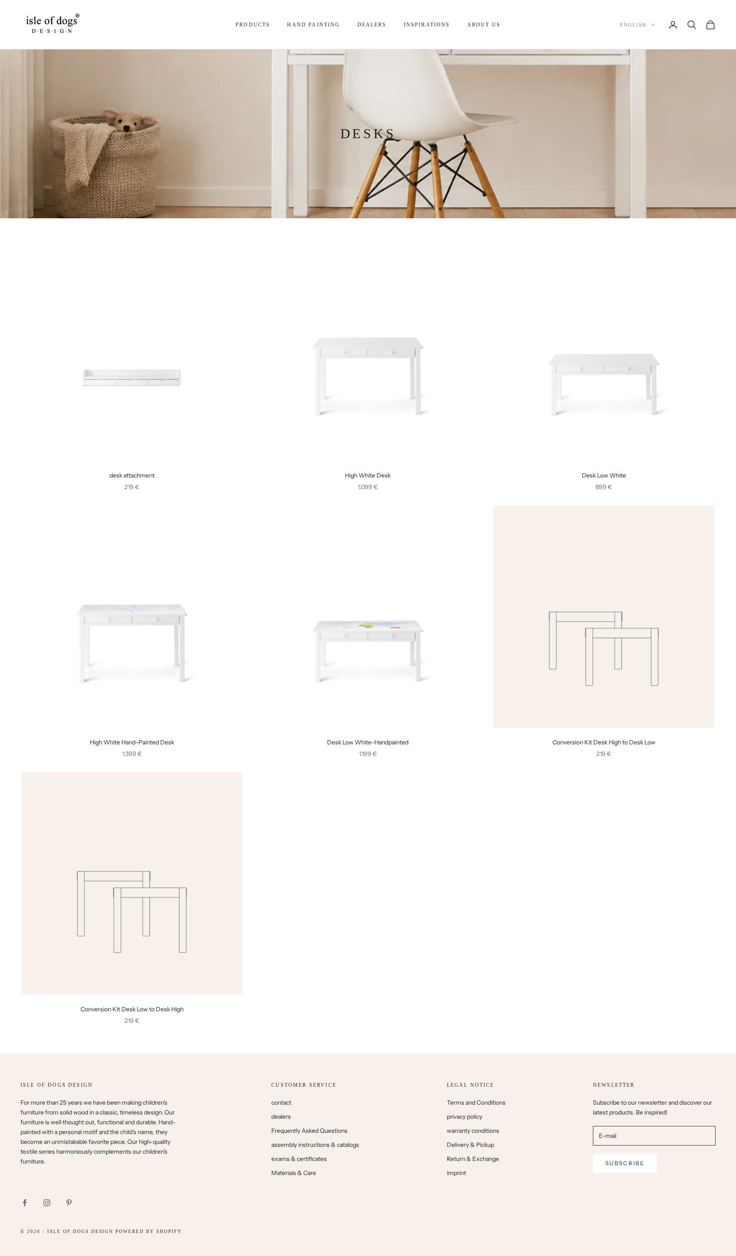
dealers (372, 25)
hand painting (313, 25)
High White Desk (368, 475)
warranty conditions (473, 1130)
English (633, 24)
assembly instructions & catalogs (315, 1145)
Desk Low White (604, 475)
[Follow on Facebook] (24, 1202)
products (253, 25)
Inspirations (427, 25)
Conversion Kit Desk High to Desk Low (604, 742)
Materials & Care (293, 1173)
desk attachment (132, 475)
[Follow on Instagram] (47, 1202)
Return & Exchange (473, 1159)
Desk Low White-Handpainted (367, 742)
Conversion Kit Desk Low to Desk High (132, 1009)
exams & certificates (299, 1159)
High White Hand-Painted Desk (132, 742)
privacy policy (464, 1116)
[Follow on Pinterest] (69, 1202)
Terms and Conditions (476, 1102)
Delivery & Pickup (470, 1145)
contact (281, 1102)
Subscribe (624, 1163)
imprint (456, 1173)
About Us (483, 25)
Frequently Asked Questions (309, 1130)
